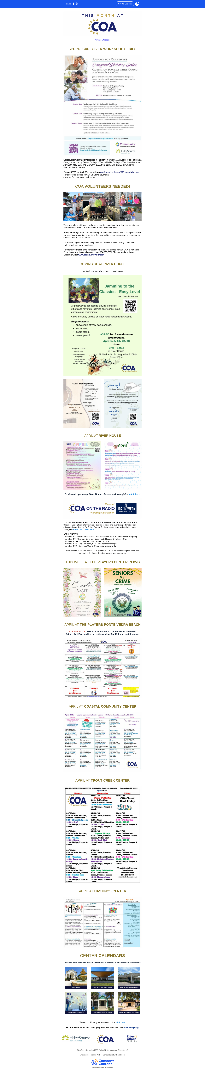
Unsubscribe (84, 1055)
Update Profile (96, 1055)
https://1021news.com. (84, 529)
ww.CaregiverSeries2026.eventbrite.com (119, 172)
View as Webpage (102, 40)
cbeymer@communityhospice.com (79, 177)
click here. (135, 494)
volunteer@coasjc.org (87, 252)
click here (120, 1022)
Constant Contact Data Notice (114, 1055)
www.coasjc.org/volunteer (91, 255)
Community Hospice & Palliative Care (93, 160)
